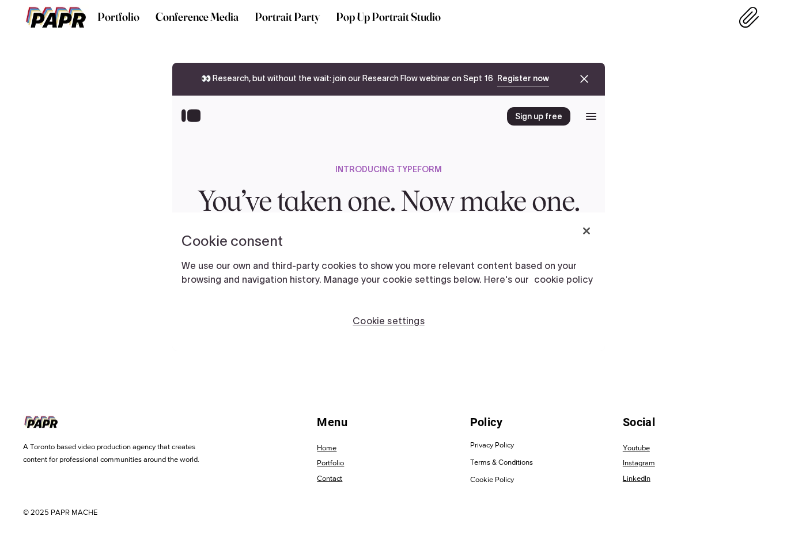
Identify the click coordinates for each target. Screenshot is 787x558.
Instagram (639, 462)
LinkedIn (636, 478)
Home (326, 447)
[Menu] (749, 17)
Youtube (636, 447)
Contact (329, 478)
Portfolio (330, 462)
